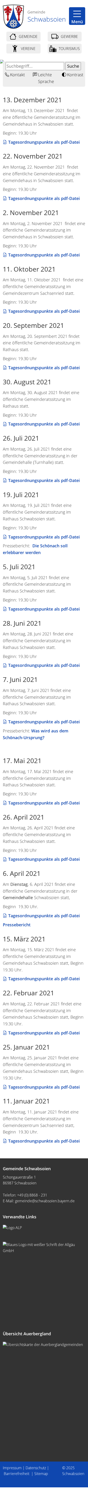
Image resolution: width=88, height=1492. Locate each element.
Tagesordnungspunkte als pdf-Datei (44, 142)
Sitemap (41, 1473)
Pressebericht (17, 924)
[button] (77, 16)
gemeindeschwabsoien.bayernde (45, 1200)
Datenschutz (36, 1467)
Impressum (12, 1467)
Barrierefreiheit (17, 1473)
